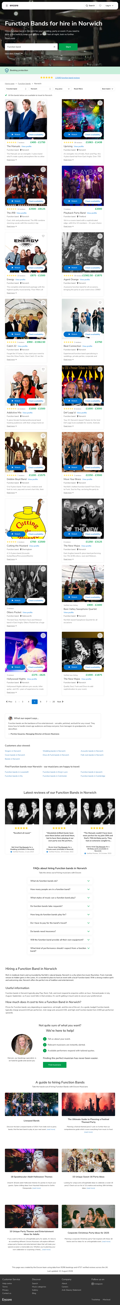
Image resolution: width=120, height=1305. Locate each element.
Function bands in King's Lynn (55, 772)
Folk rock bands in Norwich (92, 755)
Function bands (24, 83)
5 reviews (20, 342)
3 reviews (10, 675)
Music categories (39, 1286)
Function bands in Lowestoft (16, 772)
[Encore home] (14, 5)
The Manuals (24, 847)
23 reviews (21, 276)
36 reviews (78, 142)
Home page (9, 83)
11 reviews (21, 409)
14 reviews (21, 209)
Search (92, 5)
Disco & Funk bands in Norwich (56, 755)
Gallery (35, 1290)
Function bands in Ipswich (91, 772)
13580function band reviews (67, 78)
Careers (65, 1286)
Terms (5, 1286)
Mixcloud (106, 1299)
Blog (34, 1293)
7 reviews (20, 142)
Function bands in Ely (14, 776)
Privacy (5, 1290)
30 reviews (78, 276)
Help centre (7, 1283)
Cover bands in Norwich (15, 755)
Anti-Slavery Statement (71, 1290)
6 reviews (67, 542)
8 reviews (77, 409)
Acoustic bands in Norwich (92, 751)
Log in (108, 5)
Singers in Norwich (13, 751)
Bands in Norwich (12, 759)
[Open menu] (7, 6)
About (64, 1283)
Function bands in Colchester (55, 776)
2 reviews (67, 209)
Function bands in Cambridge (93, 776)
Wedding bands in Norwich (54, 751)
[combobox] (16, 89)
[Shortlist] (100, 6)
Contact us (6, 1293)
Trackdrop (96, 1299)
